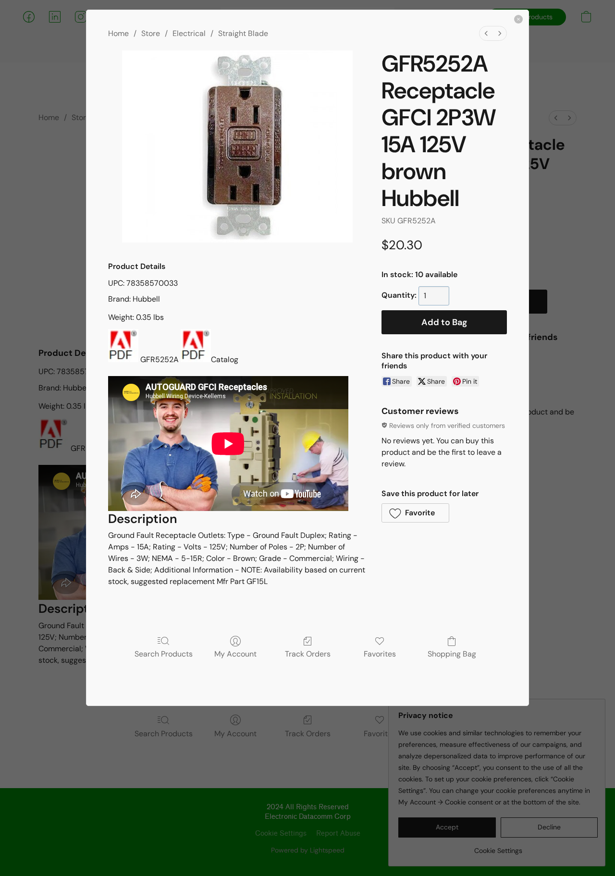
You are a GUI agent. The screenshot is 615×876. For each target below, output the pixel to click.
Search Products (164, 653)
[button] (415, 513)
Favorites (380, 653)
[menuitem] (486, 33)
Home (118, 33)
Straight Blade (243, 33)
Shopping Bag (452, 653)
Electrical (189, 33)
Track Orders (308, 653)
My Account (235, 653)
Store (150, 33)
